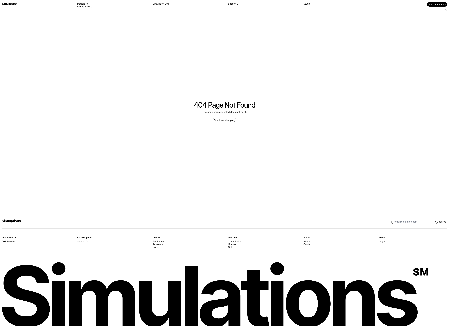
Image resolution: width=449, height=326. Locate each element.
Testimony (158, 241)
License (232, 244)
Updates (441, 221)
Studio (307, 3)
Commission (234, 241)
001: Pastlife (8, 241)
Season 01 (233, 3)
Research (158, 244)
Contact (307, 244)
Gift (230, 247)
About (306, 241)
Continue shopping (224, 120)
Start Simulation (437, 4)
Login (382, 241)
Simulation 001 (161, 3)
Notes (156, 247)
